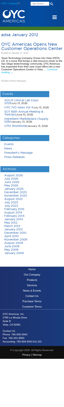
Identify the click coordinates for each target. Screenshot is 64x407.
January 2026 (13, 188)
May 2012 (10, 222)
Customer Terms (32, 306)
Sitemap (37, 354)
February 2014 (14, 216)
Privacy (26, 354)
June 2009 (11, 246)
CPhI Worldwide (15, 126)
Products (32, 279)
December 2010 (15, 232)
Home (32, 269)
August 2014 (13, 212)
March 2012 (12, 226)
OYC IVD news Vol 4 (18, 107)
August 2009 (13, 243)
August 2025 (13, 199)
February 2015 (14, 209)
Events (9, 144)
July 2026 (11, 178)
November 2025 (15, 195)
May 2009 (11, 249)
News (8, 148)
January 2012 (13, 229)
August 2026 (13, 175)
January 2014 (13, 219)
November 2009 (15, 239)
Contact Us (32, 295)
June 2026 (11, 182)
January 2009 (14, 253)
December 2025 (15, 192)
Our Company (32, 274)
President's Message (18, 152)
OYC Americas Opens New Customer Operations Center (32, 46)
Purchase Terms (32, 301)
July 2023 (11, 205)
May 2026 (11, 185)
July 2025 (11, 202)
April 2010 (11, 236)
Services (32, 285)
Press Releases (18, 81)
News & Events (32, 290)
